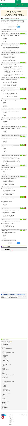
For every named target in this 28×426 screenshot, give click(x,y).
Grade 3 (12, 296)
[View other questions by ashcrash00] (22, 186)
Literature (3, 366)
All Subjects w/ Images (5, 341)
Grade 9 (3, 297)
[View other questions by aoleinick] (22, 155)
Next (18, 26)
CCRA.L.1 (15, 87)
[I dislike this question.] (25, 33)
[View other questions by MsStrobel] (22, 176)
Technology (3, 408)
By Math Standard (4, 344)
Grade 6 (20, 296)
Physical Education (5, 404)
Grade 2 (9, 296)
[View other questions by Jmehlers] (22, 208)
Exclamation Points (6, 359)
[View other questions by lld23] (22, 77)
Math (2, 403)
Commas (4, 356)
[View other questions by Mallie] (22, 52)
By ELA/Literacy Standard (6, 342)
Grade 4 (15, 296)
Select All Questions (6, 31)
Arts (2, 347)
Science (2, 406)
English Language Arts (5, 348)
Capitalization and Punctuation (8, 352)
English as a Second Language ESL (7, 374)
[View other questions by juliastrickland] (22, 230)
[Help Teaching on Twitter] (5, 415)
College (9, 297)
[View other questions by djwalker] (22, 43)
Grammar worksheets (19, 15)
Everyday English (5, 377)
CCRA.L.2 (15, 33)
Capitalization (5, 355)
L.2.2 (18, 33)
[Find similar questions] (21, 33)
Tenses (4, 365)
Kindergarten (3, 296)
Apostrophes (5, 353)
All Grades (23, 294)
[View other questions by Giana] (22, 136)
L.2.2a (20, 117)
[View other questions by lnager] (22, 89)
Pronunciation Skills (5, 397)
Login (11, 12)
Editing (4, 357)
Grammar (3, 349)
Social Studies (4, 407)
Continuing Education (13, 297)
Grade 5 (17, 296)
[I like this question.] (24, 33)
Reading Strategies (5, 369)
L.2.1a (21, 87)
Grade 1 (7, 296)
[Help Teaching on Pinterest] (2, 417)
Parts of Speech (5, 360)
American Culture (5, 376)
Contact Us (10, 424)
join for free (15, 12)
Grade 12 (6, 297)
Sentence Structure (6, 391)
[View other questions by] (22, 109)
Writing (3, 373)
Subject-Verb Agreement (7, 364)
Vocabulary (4, 372)
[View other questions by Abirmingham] (22, 62)
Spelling (3, 370)
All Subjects (3, 345)
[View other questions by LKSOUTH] (22, 33)
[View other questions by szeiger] (22, 165)
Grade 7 (23, 296)
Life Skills (3, 402)
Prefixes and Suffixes (6, 361)
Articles (4, 351)
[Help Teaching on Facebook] (2, 415)
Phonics (3, 368)
